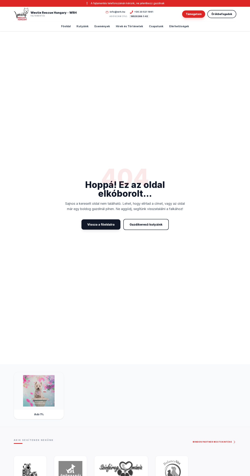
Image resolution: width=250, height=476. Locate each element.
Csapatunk (156, 26)
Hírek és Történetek (129, 26)
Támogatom (194, 14)
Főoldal (66, 26)
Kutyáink (83, 26)
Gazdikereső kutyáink (146, 224)
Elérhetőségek (179, 26)
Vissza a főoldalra (101, 224)
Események (102, 26)
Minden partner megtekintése (213, 442)
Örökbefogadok (221, 14)
